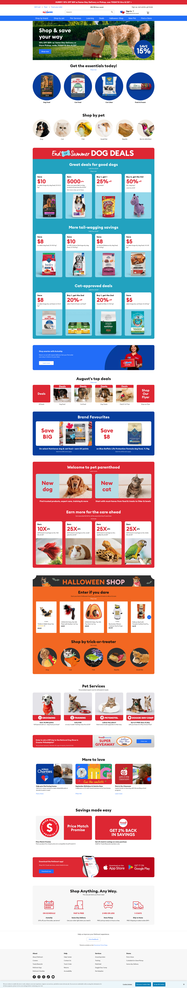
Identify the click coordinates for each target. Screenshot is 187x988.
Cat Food (83, 404)
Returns (66, 967)
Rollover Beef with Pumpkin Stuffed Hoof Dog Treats (140, 624)
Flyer (46, 7)
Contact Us (67, 960)
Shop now (93, 70)
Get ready (93, 645)
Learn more (93, 471)
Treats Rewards (38, 964)
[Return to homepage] (48, 12)
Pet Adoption (99, 971)
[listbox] (93, 395)
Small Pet (104, 139)
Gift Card (37, 7)
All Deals (41, 404)
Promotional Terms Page (100, 945)
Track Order (68, 964)
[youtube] (53, 976)
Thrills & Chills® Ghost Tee (46, 624)
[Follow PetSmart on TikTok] (48, 976)
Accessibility (68, 971)
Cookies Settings (127, 984)
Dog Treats (104, 404)
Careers (35, 960)
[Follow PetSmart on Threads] (43, 976)
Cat (62, 139)
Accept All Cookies (159, 984)
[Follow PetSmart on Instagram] (39, 976)
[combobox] (89, 12)
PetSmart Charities (39, 971)
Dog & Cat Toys (125, 404)
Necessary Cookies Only (143, 984)
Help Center (68, 957)
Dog (41, 139)
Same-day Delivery (132, 964)
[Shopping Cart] (150, 13)
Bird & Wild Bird (145, 139)
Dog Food (62, 404)
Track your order (56, 7)
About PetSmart (38, 957)
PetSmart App (37, 967)
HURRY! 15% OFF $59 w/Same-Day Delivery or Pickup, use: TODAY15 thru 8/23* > (93, 2)
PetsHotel (98, 964)
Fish (83, 139)
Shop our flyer (145, 404)
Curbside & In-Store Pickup (134, 960)
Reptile (124, 139)
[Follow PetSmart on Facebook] (34, 976)
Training (97, 960)
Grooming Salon (100, 957)
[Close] (184, 984)
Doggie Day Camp (101, 967)
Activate (93, 519)
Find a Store (130, 957)
